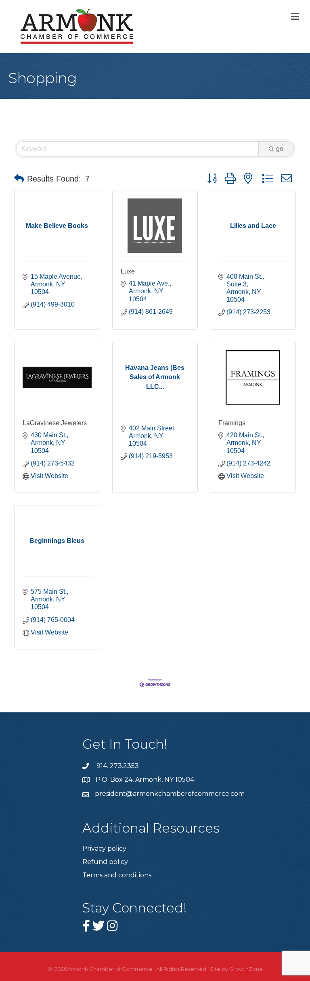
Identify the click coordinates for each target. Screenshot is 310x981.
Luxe (128, 271)
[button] (19, 178)
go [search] (279, 148)
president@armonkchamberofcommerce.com (170, 793)
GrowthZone (246, 969)
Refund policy (105, 862)
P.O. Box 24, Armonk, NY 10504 (145, 779)
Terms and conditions (116, 875)
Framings (231, 423)
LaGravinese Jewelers (55, 423)
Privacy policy (104, 848)
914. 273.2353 (117, 766)
